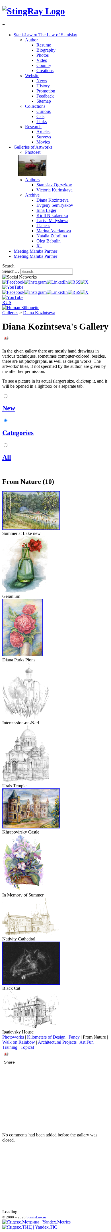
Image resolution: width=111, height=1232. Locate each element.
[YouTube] (12, 287)
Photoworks (13, 1037)
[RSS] (74, 282)
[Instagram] (35, 282)
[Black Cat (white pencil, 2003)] (31, 983)
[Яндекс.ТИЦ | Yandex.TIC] (29, 1227)
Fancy (74, 1037)
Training (9, 1047)
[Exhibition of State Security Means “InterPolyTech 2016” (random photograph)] (30, 174)
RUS (6, 302)
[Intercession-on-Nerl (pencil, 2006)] (26, 717)
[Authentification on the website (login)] (20, 307)
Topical (27, 1047)
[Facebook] (13, 282)
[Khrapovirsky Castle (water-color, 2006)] (31, 826)
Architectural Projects (57, 1042)
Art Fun (86, 1042)
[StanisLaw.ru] (33, 11)
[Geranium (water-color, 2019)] (25, 591)
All (6, 457)
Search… (10, 271)
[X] (85, 282)
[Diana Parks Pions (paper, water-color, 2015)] (22, 654)
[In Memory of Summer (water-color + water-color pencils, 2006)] (23, 889)
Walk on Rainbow (18, 1042)
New (8, 408)
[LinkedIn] (57, 282)
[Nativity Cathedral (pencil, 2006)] (30, 933)
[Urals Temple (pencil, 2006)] (25, 780)
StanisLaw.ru (36, 1217)
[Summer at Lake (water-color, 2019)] (31, 528)
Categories (18, 432)
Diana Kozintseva (39, 312)
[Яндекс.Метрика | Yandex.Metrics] (36, 1222)
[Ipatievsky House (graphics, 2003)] (30, 1026)
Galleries (10, 312)
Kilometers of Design (46, 1037)
